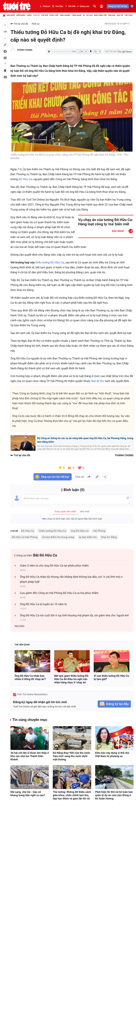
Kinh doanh (65, 15)
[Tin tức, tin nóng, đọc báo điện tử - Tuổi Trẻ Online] (16, 6)
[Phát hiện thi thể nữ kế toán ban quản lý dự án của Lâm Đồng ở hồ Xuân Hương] (114, 777)
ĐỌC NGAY (118, 231)
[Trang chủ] (3, 15)
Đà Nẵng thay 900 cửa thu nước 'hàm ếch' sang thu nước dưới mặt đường (71, 756)
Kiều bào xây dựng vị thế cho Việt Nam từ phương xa (112, 754)
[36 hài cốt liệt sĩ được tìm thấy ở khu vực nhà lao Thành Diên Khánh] (29, 738)
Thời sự (36, 15)
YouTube (59, 6)
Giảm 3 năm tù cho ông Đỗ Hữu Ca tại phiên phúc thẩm (54, 565)
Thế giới (44, 15)
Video (29, 15)
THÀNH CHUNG (24, 50)
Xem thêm (19, 626)
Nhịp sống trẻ (100, 15)
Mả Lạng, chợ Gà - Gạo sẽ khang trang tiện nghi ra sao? (27, 793)
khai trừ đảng (109, 537)
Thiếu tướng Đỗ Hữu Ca (52, 530)
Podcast (46, 6)
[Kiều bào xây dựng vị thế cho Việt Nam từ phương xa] (114, 738)
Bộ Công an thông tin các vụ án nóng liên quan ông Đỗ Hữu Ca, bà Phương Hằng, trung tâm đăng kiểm (85, 440)
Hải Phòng (99, 530)
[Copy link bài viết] (97, 476)
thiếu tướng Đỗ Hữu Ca (49, 262)
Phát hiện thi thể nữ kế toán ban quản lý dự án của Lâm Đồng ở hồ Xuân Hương (114, 795)
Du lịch (89, 15)
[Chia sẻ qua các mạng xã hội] (105, 476)
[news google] (118, 51)
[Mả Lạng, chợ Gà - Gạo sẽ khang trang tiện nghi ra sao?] (29, 777)
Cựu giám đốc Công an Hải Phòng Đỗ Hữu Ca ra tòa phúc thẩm (59, 593)
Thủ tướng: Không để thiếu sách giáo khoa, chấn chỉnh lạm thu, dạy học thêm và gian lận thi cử (72, 795)
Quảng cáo (84, 6)
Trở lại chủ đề (20, 24)
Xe (84, 15)
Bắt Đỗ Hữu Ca (45, 555)
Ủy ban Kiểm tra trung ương (58, 537)
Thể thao (128, 15)
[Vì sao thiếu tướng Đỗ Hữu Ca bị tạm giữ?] (111, 661)
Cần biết (71, 6)
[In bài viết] (5, 77)
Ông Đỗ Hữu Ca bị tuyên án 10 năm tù (43, 604)
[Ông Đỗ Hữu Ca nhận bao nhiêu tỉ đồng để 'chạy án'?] (32, 661)
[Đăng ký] (114, 704)
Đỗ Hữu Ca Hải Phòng (24, 537)
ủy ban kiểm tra (88, 537)
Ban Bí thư (97, 381)
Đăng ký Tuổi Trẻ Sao (117, 6)
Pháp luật (54, 15)
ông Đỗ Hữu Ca (80, 530)
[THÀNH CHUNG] (13, 50)
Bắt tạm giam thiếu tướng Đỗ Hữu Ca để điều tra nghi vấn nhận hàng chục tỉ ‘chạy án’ (71, 679)
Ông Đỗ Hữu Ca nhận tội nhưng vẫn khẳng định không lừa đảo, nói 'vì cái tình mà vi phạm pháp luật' (71, 579)
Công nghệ (76, 15)
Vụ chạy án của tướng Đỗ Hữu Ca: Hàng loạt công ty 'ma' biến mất (105, 222)
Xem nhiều (20, 15)
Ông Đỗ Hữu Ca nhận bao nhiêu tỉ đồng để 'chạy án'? (30, 677)
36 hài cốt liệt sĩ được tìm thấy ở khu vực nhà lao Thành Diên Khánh (29, 756)
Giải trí (120, 15)
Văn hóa (111, 15)
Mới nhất (11, 15)
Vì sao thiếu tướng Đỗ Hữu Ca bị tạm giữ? (111, 677)
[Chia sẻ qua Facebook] (89, 476)
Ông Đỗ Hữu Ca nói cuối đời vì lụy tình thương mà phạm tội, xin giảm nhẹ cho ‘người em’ (74, 615)
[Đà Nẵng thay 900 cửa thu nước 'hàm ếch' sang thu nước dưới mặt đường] (72, 738)
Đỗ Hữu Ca (25, 179)
